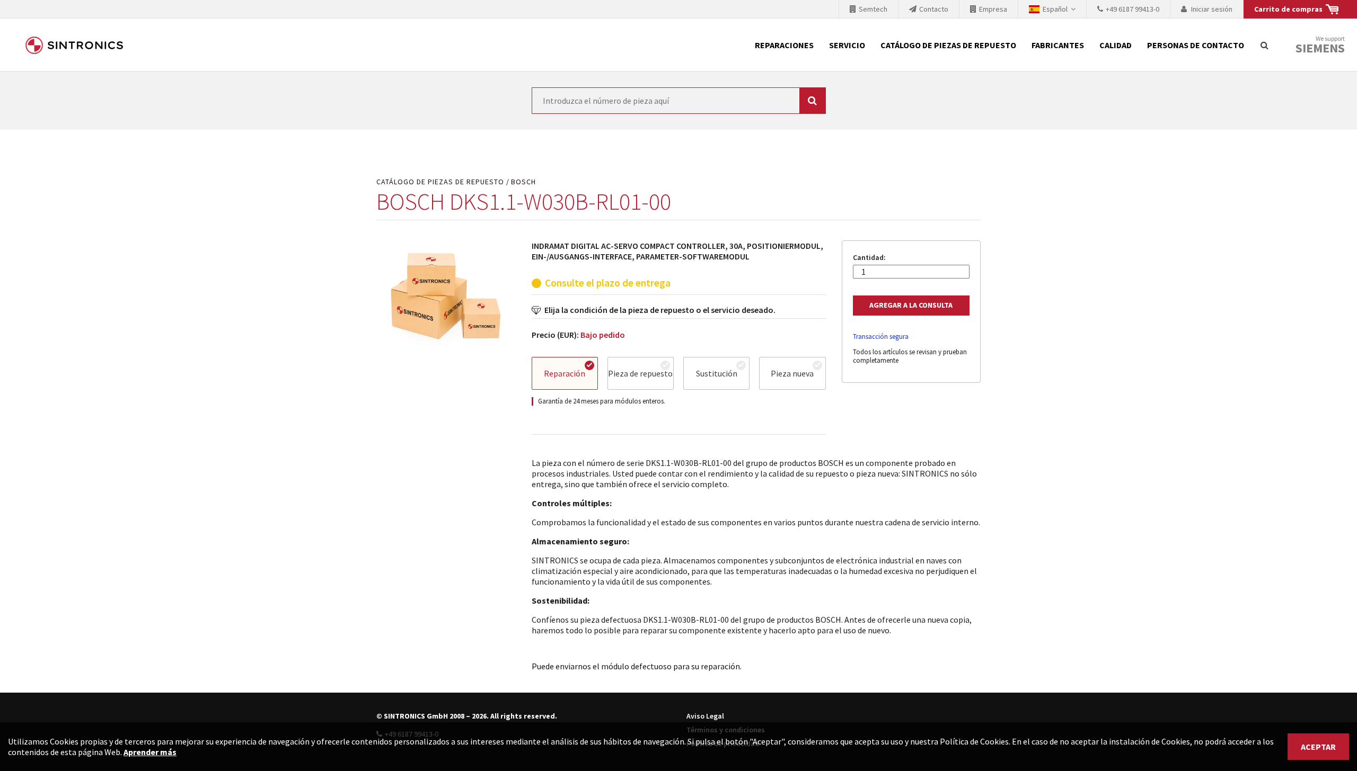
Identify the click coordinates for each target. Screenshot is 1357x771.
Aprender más (150, 752)
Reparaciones (784, 45)
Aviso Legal (705, 716)
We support (1320, 45)
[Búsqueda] (1264, 45)
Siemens (1320, 48)
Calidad (1115, 45)
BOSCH (523, 181)
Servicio (847, 45)
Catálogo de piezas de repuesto (948, 45)
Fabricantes (1058, 45)
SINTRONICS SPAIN (74, 45)
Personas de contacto (1195, 45)
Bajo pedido (602, 334)
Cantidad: (869, 257)
